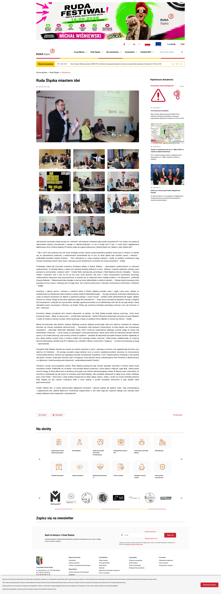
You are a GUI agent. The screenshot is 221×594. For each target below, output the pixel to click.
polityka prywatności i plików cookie (134, 544)
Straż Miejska (79, 447)
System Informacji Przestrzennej (79, 572)
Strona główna (41, 72)
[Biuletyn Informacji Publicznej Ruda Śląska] (182, 44)
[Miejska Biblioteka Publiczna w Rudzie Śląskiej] (103, 498)
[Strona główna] (45, 52)
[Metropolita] (55, 498)
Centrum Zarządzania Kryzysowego (79, 565)
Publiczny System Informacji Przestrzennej (100, 447)
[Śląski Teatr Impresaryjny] (118, 498)
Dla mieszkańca (112, 52)
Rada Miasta (102, 565)
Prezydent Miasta (104, 563)
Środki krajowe (133, 563)
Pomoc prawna (121, 472)
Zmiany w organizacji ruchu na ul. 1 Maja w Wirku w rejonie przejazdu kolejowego (167, 142)
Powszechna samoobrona (162, 472)
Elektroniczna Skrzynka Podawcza (109, 570)
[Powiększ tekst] (139, 44)
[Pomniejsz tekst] (129, 44)
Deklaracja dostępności (166, 560)
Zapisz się (170, 535)
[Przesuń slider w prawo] (181, 459)
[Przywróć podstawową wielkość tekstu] (134, 44)
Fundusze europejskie (135, 560)
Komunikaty (72, 560)
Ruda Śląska (95, 52)
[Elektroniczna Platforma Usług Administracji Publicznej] (171, 44)
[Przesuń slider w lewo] (39, 459)
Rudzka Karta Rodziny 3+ (100, 472)
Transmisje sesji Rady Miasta (142, 447)
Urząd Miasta (79, 52)
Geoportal (72, 574)
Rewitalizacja (162, 447)
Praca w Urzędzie (104, 573)
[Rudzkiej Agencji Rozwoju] (71, 498)
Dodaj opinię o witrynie (166, 565)
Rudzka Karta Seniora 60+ (121, 447)
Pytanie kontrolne (150, 532)
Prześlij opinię (177, 415)
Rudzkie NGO (146, 52)
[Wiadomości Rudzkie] (150, 497)
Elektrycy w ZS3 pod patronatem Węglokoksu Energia (167, 182)
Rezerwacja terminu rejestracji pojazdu (59, 447)
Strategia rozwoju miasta (142, 472)
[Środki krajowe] (147, 44)
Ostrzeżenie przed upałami (116, 64)
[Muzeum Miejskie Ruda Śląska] (87, 498)
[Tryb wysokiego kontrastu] (124, 44)
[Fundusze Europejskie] (158, 44)
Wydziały (101, 568)
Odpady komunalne (59, 472)
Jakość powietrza (79, 472)
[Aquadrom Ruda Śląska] (166, 497)
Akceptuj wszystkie (209, 585)
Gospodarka (130, 52)
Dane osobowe (163, 563)
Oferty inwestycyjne (135, 565)
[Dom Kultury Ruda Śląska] (134, 498)
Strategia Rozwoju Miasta (136, 568)
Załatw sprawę (103, 560)
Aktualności (66, 72)
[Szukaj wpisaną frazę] (182, 52)
